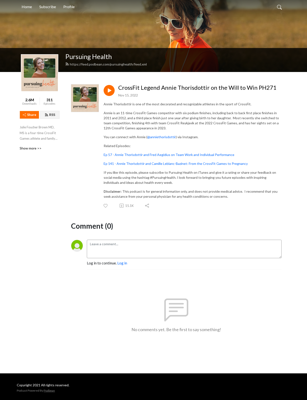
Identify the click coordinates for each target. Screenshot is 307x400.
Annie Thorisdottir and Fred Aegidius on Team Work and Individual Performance (174, 155)
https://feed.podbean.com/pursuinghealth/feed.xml (108, 64)
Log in (122, 263)
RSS (52, 115)
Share (31, 115)
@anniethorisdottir (161, 137)
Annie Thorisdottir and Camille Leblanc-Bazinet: (153, 163)
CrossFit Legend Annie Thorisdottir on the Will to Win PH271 (197, 87)
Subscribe (47, 6)
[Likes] (106, 205)
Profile (69, 6)
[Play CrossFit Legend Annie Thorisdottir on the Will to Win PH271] (109, 90)
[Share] (147, 205)
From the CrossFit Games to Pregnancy (218, 163)
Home (27, 6)
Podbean (49, 390)
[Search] (279, 7)
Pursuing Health (88, 56)
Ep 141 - (110, 163)
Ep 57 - (109, 155)
